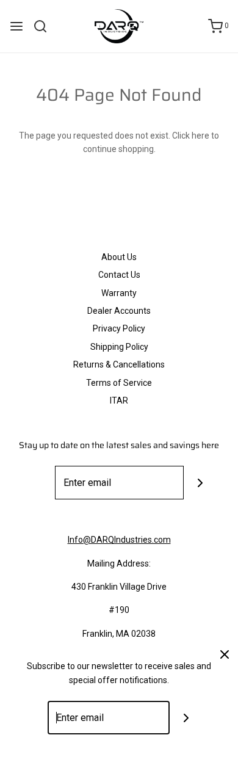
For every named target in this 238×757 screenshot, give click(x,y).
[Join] (200, 482)
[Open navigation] (16, 26)
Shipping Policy (119, 347)
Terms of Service (119, 383)
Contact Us (119, 275)
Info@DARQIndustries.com (119, 540)
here (200, 135)
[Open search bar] (45, 26)
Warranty (119, 293)
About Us (119, 257)
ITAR (119, 400)
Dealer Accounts (119, 311)
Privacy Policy (119, 328)
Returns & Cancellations (119, 364)
